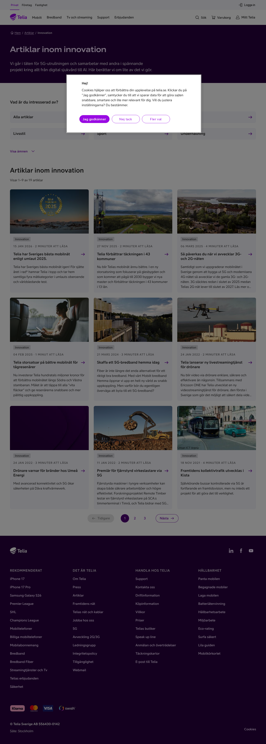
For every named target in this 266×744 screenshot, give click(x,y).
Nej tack (125, 119)
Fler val (155, 119)
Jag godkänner (94, 119)
